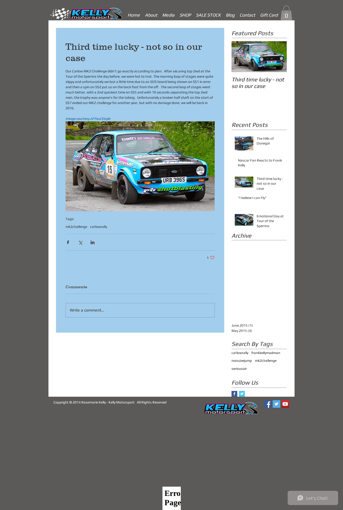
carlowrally (98, 227)
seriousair (239, 369)
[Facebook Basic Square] (234, 394)
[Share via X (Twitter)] (80, 242)
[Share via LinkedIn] (92, 242)
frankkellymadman (265, 353)
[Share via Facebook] (68, 242)
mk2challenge (76, 227)
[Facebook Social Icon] (267, 404)
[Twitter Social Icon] (276, 404)
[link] (286, 13)
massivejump (242, 361)
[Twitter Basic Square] (242, 394)
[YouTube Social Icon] (285, 404)
